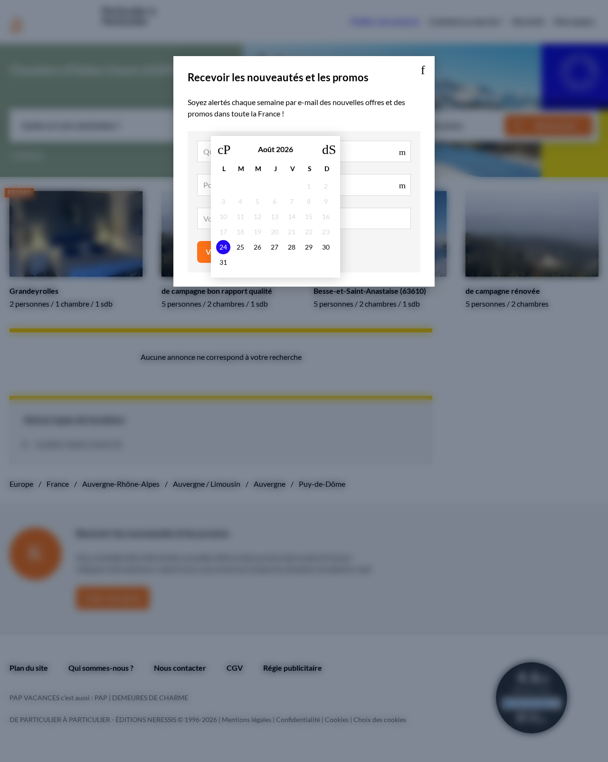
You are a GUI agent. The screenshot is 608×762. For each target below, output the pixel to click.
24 (223, 247)
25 (240, 247)
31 (223, 262)
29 (309, 247)
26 (257, 247)
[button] (423, 68)
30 (326, 247)
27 (274, 247)
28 (291, 247)
